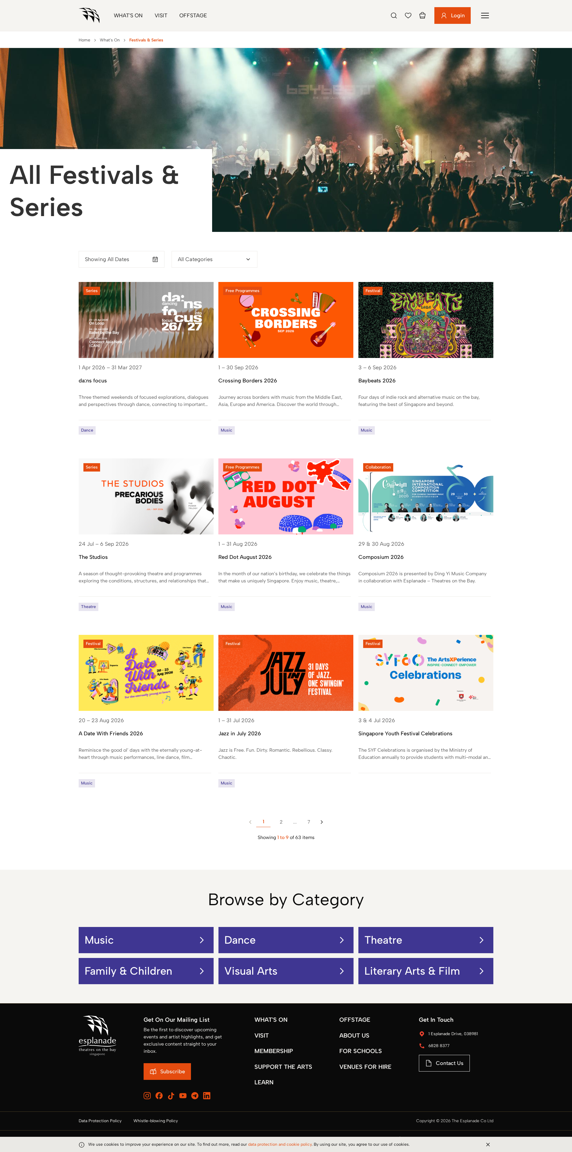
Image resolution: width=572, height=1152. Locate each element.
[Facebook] (159, 1095)
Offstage (193, 15)
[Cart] (422, 15)
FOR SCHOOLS (360, 1051)
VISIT (261, 1035)
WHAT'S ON (270, 1019)
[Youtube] (182, 1095)
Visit (161, 15)
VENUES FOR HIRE (365, 1066)
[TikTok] (171, 1096)
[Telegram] (194, 1095)
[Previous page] (250, 822)
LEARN (263, 1082)
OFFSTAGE (354, 1019)
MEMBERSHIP (273, 1051)
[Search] (394, 15)
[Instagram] (147, 1095)
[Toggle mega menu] (485, 15)
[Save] (408, 15)
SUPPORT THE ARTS (283, 1066)
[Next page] (322, 822)
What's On (128, 15)
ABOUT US (354, 1035)
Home (84, 40)
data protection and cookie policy (280, 1144)
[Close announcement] (488, 1144)
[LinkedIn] (206, 1095)
